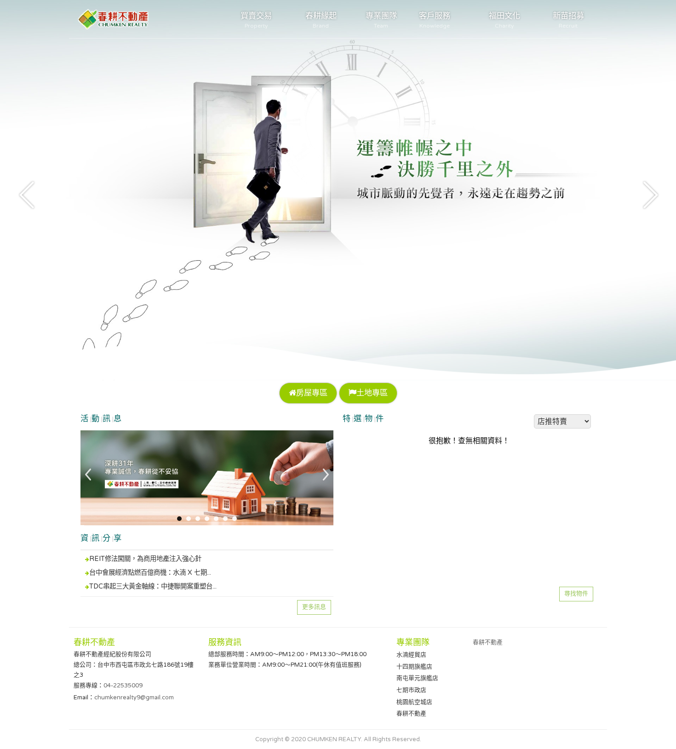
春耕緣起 (321, 20)
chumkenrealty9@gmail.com (134, 697)
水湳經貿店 (411, 654)
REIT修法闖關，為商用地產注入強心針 (145, 559)
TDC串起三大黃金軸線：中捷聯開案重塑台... (153, 586)
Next (648, 194)
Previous (28, 194)
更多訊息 (314, 607)
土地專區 (372, 393)
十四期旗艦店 (414, 666)
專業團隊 (381, 20)
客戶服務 (434, 20)
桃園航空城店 (414, 702)
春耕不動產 (411, 713)
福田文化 (504, 20)
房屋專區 (311, 393)
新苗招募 (568, 20)
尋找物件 (576, 593)
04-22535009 (123, 685)
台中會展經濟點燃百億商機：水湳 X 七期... (150, 573)
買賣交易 (256, 20)
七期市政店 (411, 690)
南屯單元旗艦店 (417, 678)
